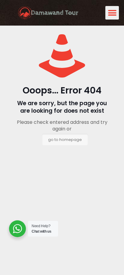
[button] (112, 13)
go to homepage (65, 139)
